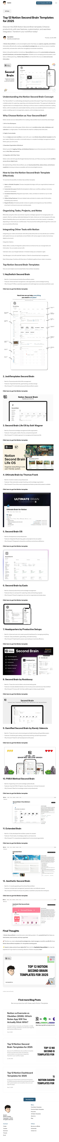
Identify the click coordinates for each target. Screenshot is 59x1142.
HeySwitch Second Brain (17, 274)
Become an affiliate (35, 1126)
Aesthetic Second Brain (18, 881)
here (40, 949)
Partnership (33, 1128)
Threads (5, 1133)
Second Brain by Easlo (16, 585)
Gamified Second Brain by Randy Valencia (26, 728)
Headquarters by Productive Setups (23, 629)
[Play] (29, 77)
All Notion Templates (36, 1113)
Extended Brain (13, 828)
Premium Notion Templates (37, 1109)
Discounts (33, 1111)
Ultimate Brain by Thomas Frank (21, 474)
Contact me (33, 1130)
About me (33, 1116)
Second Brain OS (13, 531)
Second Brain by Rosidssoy (19, 679)
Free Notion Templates (36, 1107)
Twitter (4, 1126)
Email (4, 1135)
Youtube (5, 1128)
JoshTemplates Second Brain (19, 376)
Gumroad (5, 1130)
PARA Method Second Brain (20, 778)
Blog (32, 1118)
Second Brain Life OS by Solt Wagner (24, 425)
